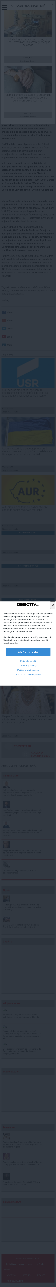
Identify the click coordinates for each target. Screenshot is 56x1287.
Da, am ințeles (28, 652)
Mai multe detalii (28, 661)
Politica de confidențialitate (28, 674)
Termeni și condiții (28, 665)
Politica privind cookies (28, 670)
